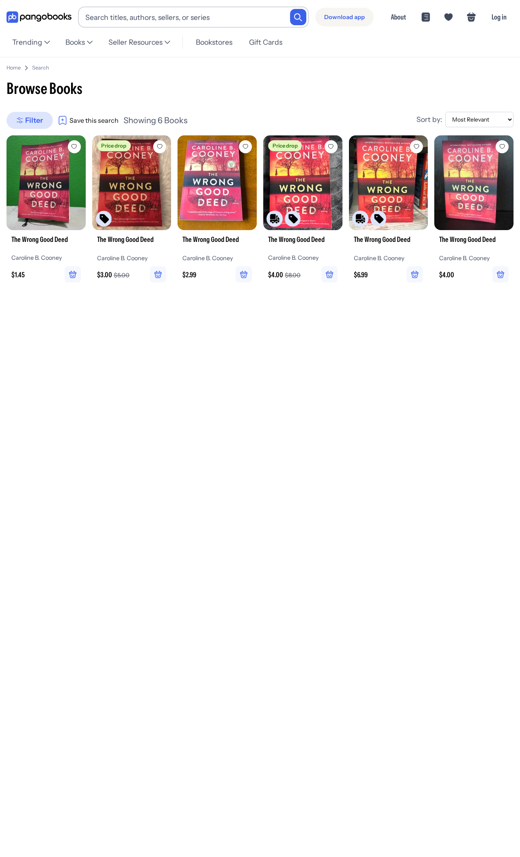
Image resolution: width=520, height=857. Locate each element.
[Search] (298, 17)
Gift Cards (265, 42)
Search (40, 68)
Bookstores (214, 42)
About (398, 17)
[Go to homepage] (39, 17)
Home (13, 68)
